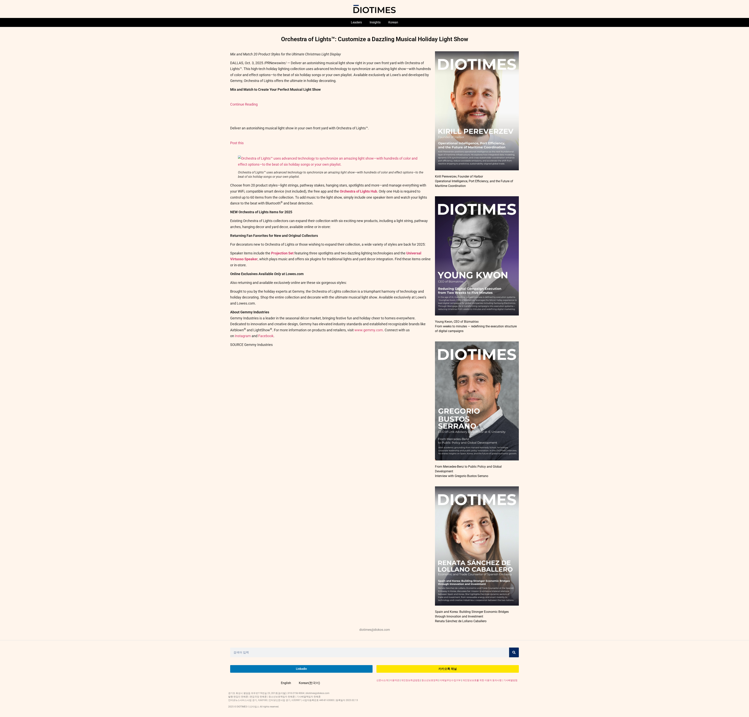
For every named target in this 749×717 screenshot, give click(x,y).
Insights (375, 22)
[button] (330, 164)
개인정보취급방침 (410, 680)
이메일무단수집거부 (450, 680)
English (286, 683)
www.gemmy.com (368, 330)
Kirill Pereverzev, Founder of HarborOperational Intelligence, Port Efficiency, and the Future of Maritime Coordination (474, 181)
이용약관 (394, 680)
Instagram (243, 336)
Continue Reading (244, 104)
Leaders (356, 22)
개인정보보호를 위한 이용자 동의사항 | (482, 680)
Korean (393, 22)
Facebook (265, 336)
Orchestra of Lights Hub (358, 191)
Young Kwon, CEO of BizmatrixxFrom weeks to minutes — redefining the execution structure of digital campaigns (476, 326)
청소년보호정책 (430, 680)
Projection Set (282, 253)
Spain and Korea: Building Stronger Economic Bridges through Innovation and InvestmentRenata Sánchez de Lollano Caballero (472, 616)
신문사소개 (382, 680)
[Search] (514, 652)
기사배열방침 (510, 680)
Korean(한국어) (309, 683)
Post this (237, 143)
